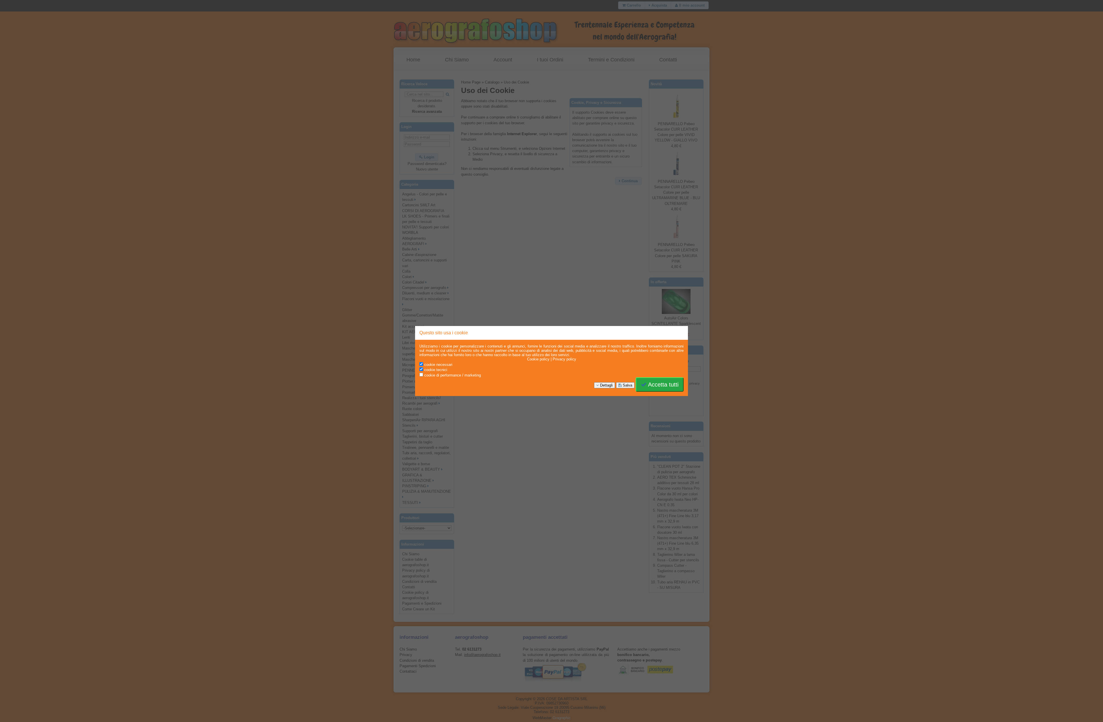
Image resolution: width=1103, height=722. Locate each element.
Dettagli (606, 385)
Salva (627, 385)
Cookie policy (538, 359)
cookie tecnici (435, 370)
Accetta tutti (662, 384)
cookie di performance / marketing (452, 375)
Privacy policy (564, 359)
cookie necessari (437, 364)
